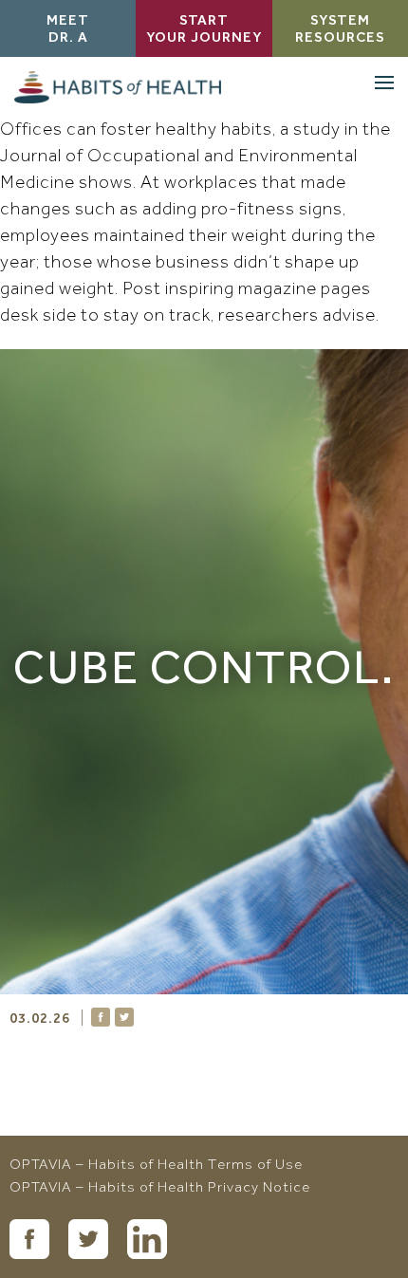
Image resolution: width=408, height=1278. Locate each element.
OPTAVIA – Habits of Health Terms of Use (156, 1166)
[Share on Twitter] (124, 1017)
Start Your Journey (204, 30)
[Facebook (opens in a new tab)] (29, 1239)
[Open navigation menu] (384, 82)
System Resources (340, 30)
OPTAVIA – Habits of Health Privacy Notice (159, 1188)
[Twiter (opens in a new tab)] (88, 1239)
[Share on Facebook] (100, 1017)
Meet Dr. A (67, 30)
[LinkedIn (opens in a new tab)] (147, 1239)
